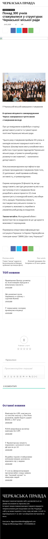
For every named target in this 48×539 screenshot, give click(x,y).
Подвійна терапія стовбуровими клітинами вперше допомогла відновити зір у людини (18, 459)
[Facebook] (13, 30)
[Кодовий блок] (26, 376)
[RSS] (24, 528)
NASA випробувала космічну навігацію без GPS (17, 430)
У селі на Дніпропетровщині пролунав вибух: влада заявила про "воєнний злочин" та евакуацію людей (18, 474)
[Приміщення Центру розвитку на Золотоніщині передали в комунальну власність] (38, 284)
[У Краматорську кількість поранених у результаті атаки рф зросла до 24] (39, 446)
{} (33, 376)
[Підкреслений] (11, 376)
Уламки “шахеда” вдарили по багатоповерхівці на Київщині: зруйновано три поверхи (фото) (13, 263)
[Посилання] (29, 376)
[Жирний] (5, 376)
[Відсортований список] (17, 376)
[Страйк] (14, 376)
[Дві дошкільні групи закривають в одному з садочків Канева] (38, 298)
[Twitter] (19, 30)
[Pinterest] (25, 30)
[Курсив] (8, 376)
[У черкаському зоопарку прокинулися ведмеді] (38, 312)
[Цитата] (23, 376)
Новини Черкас (8, 10)
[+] (35, 376)
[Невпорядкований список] (20, 376)
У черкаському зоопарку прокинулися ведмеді (15, 309)
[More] (37, 30)
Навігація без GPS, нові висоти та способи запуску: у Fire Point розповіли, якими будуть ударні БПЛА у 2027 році (18, 416)
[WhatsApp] (30, 30)
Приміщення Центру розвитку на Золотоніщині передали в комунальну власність (18, 282)
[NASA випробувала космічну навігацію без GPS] (39, 432)
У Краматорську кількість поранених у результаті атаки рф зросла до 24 (17, 445)
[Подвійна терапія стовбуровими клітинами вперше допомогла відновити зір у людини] (39, 460)
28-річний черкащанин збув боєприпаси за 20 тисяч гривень (35, 262)
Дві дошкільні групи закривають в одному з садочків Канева (14, 296)
